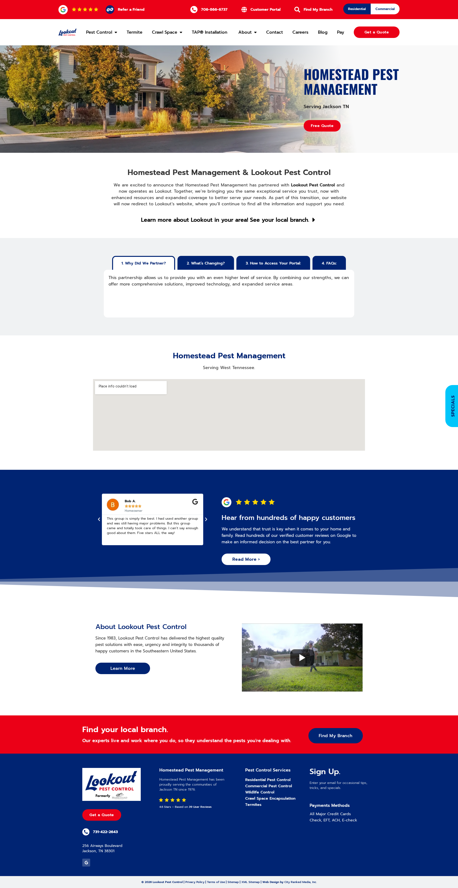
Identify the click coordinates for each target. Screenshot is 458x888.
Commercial (385, 8)
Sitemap (233, 882)
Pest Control (99, 32)
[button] (99, 519)
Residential (357, 8)
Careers (300, 32)
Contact (274, 32)
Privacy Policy (194, 882)
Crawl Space (164, 32)
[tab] (143, 263)
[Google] (86, 863)
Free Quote (322, 126)
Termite (134, 32)
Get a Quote (101, 815)
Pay (340, 32)
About (245, 32)
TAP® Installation (210, 32)
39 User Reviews (200, 807)
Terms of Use (216, 882)
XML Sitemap (250, 882)
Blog (323, 32)
